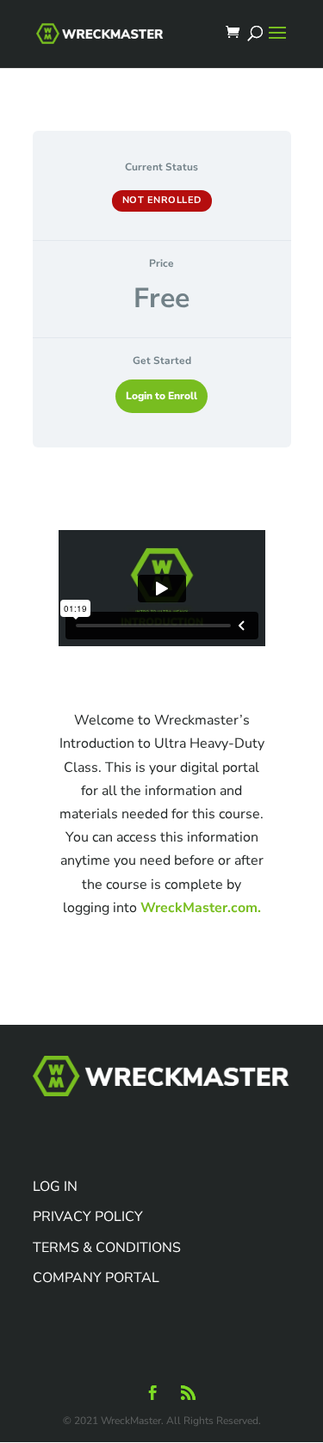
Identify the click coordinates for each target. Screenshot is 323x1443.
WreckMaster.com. (200, 907)
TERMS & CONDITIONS (107, 1247)
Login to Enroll (161, 396)
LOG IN (55, 1186)
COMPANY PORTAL (96, 1277)
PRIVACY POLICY (88, 1216)
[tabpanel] (162, 731)
